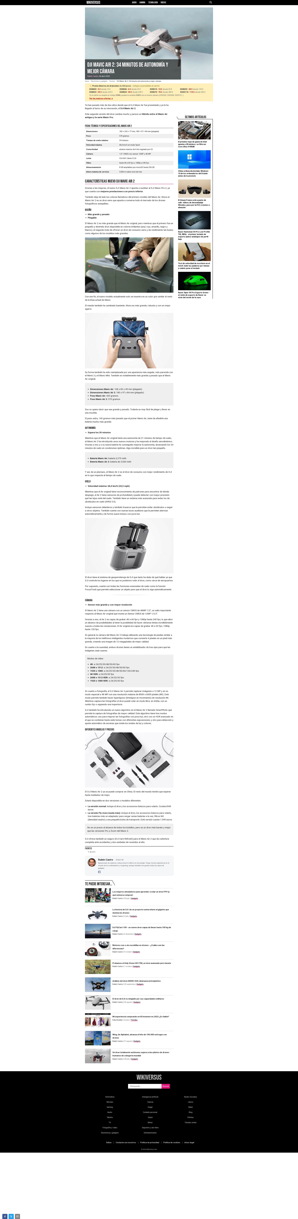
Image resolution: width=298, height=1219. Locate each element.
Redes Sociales (190, 1097)
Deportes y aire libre (150, 1128)
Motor (150, 1122)
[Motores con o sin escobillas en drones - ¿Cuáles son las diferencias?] (98, 949)
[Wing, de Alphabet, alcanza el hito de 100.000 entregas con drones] (98, 1038)
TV (110, 1122)
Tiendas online (190, 1122)
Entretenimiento (150, 1133)
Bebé (190, 1107)
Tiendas (134, 1020)
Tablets (110, 1117)
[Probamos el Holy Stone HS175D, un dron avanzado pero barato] (98, 967)
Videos (163, 2)
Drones (112, 81)
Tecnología (153, 2)
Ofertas (190, 1117)
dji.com (92, 852)
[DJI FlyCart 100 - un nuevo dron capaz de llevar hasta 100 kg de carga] (98, 931)
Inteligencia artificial (150, 1097)
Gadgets (134, 898)
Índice (109, 1142)
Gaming (142, 2)
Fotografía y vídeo (109, 1128)
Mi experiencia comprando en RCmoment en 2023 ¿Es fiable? (140, 1016)
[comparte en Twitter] (11, 1216)
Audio (134, 2)
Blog (190, 1112)
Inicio (87, 81)
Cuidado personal (150, 1112)
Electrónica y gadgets (99, 81)
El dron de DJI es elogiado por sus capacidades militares (138, 999)
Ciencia (150, 1102)
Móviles (110, 1102)
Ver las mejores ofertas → (101, 98)
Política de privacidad (149, 1142)
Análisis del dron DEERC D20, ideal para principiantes (136, 981)
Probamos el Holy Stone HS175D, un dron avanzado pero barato (141, 963)
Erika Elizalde (117, 1020)
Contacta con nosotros (126, 1142)
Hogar (150, 1107)
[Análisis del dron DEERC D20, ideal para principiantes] (98, 985)
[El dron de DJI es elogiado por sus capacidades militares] (98, 1003)
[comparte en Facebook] (4, 1216)
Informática (109, 1097)
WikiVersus (149, 1078)
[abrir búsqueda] (211, 2)
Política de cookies (171, 1142)
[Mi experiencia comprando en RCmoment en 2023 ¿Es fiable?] (98, 1020)
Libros (190, 1102)
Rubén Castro (92, 76)
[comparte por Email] (17, 1216)
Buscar (166, 1086)
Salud (150, 1117)
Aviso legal (189, 1142)
